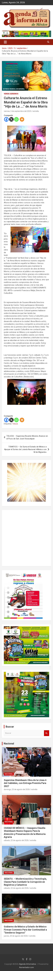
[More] (22, 119)
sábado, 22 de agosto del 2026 (16, 840)
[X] (11, 119)
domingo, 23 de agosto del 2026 (17, 789)
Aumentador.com (26, 967)
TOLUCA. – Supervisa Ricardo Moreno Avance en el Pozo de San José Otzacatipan (27, 437)
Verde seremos (11, 94)
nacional (9, 774)
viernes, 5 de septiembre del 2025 (17, 111)
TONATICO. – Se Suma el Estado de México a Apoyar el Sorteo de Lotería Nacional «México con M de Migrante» (25, 449)
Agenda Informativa (27, 964)
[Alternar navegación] (5, 42)
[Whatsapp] (16, 119)
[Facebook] (6, 119)
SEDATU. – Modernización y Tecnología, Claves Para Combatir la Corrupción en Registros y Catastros (25, 881)
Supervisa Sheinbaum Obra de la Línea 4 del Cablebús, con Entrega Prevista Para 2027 (25, 783)
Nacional (9, 743)
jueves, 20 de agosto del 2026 (16, 936)
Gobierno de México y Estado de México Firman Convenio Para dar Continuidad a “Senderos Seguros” (25, 929)
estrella (36, 111)
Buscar (46, 733)
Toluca (15, 424)
